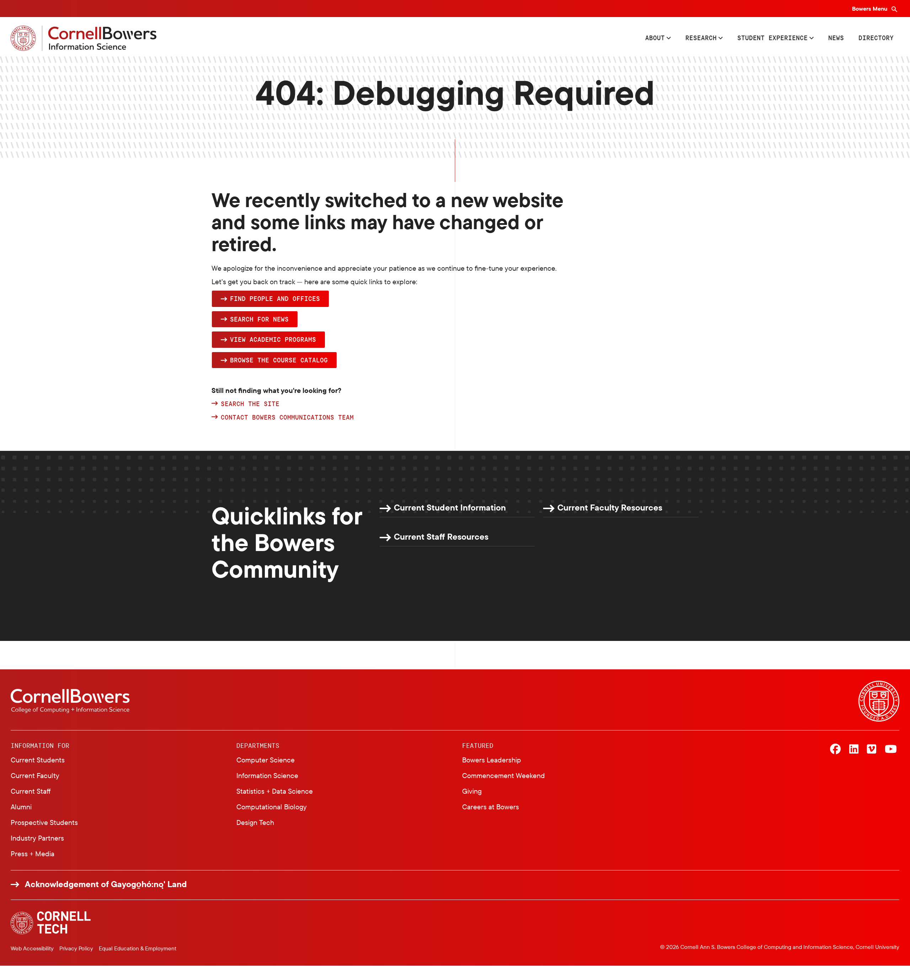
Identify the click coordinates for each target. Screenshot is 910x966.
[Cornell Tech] (51, 922)
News (836, 37)
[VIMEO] (871, 750)
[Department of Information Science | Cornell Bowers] (83, 38)
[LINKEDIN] (853, 750)
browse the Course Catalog (279, 360)
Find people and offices (275, 298)
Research (701, 37)
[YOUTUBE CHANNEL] (891, 750)
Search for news (259, 319)
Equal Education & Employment (137, 948)
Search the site (250, 404)
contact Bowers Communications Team (287, 417)
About (655, 37)
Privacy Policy (76, 948)
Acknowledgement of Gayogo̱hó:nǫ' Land (106, 884)
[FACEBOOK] (835, 750)
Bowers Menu (870, 8)
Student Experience (772, 37)
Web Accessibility (32, 948)
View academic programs (273, 339)
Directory (876, 37)
